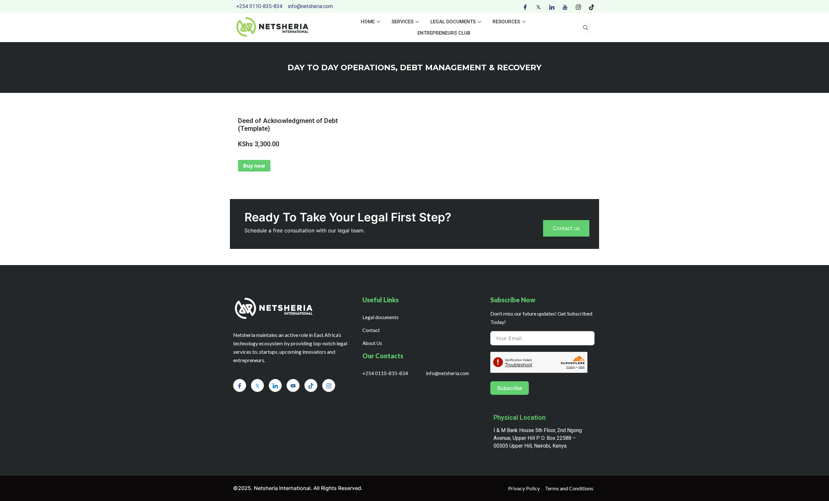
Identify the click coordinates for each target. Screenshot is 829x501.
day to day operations (341, 67)
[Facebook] (525, 6)
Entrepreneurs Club (444, 33)
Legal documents (453, 22)
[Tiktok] (591, 6)
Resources (506, 22)
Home (368, 22)
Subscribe (509, 388)
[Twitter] (538, 6)
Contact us (566, 228)
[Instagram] (578, 6)
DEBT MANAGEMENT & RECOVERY (470, 67)
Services (403, 22)
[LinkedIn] (551, 6)
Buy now (254, 165)
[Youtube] (565, 6)
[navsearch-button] (585, 27)
